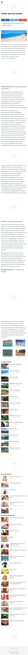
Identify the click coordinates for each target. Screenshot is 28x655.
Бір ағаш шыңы (13, 428)
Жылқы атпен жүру (14, 530)
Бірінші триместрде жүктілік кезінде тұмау (18, 496)
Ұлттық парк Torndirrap (15, 364)
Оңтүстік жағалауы (14, 435)
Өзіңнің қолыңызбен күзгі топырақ (18, 550)
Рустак (11, 508)
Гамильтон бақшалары (15, 390)
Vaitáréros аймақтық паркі (16, 383)
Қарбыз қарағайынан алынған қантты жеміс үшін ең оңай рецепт (18, 608)
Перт (16, 10)
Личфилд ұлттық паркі (15, 448)
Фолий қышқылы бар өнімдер (16, 518)
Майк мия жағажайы (14, 371)
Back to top (14, 648)
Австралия (12, 10)
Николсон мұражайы (14, 441)
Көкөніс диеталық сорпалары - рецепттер (17, 576)
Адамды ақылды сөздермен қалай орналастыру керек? (17, 544)
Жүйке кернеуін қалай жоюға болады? (16, 503)
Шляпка (11, 537)
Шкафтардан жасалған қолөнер (17, 620)
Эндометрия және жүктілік (16, 524)
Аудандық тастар (13, 396)
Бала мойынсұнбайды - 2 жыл (16, 476)
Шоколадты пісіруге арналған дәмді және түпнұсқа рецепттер (18, 582)
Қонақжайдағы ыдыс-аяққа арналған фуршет (18, 589)
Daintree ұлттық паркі (15, 415)
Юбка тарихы (13, 489)
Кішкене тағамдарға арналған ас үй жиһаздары (18, 615)
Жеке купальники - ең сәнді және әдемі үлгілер (17, 557)
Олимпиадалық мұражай (15, 483)
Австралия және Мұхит (5, 10)
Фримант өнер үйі (14, 409)
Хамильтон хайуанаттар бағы (16, 422)
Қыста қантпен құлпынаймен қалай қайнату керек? (18, 595)
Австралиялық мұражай (15, 403)
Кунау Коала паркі (14, 377)
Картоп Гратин (13, 569)
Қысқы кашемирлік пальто (16, 563)
